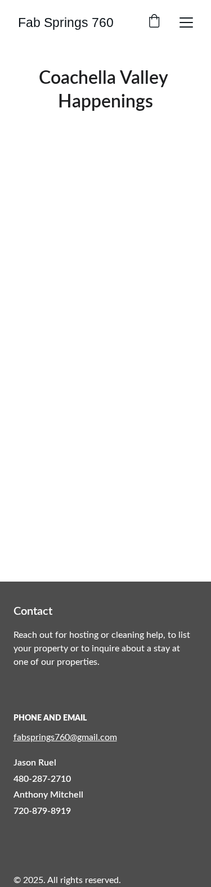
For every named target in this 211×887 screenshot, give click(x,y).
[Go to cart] (154, 22)
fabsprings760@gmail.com (65, 737)
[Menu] (186, 22)
